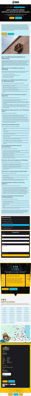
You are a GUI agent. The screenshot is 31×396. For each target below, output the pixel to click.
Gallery (8, 360)
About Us (3, 363)
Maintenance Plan (9, 362)
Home (7, 7)
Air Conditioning (11, 7)
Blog (3, 362)
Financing (8, 361)
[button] (21, 394)
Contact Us (4, 360)
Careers (3, 361)
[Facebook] (2, 378)
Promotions (8, 357)
